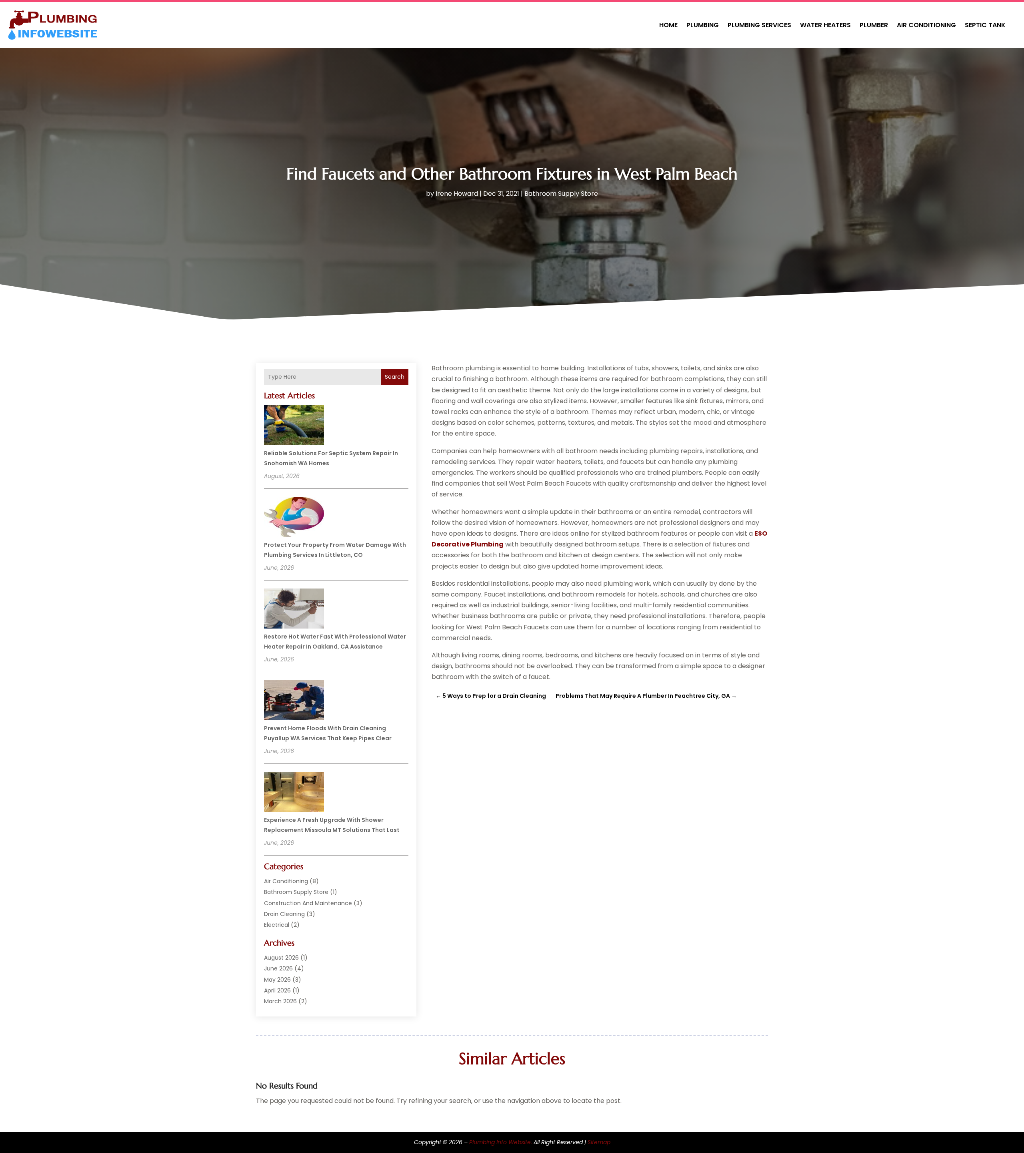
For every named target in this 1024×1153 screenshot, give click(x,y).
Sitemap (599, 1142)
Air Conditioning (926, 25)
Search (394, 377)
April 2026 (277, 990)
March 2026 (280, 1001)
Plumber (874, 25)
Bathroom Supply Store (561, 193)
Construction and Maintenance (308, 903)
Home (668, 25)
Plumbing (702, 25)
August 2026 (281, 958)
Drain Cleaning (284, 914)
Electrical (276, 925)
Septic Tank (985, 25)
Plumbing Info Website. (500, 1142)
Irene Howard (457, 193)
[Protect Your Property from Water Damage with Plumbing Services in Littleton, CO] (294, 518)
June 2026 (278, 968)
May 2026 (277, 980)
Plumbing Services (759, 25)
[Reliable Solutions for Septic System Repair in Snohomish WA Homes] (294, 426)
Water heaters (825, 25)
